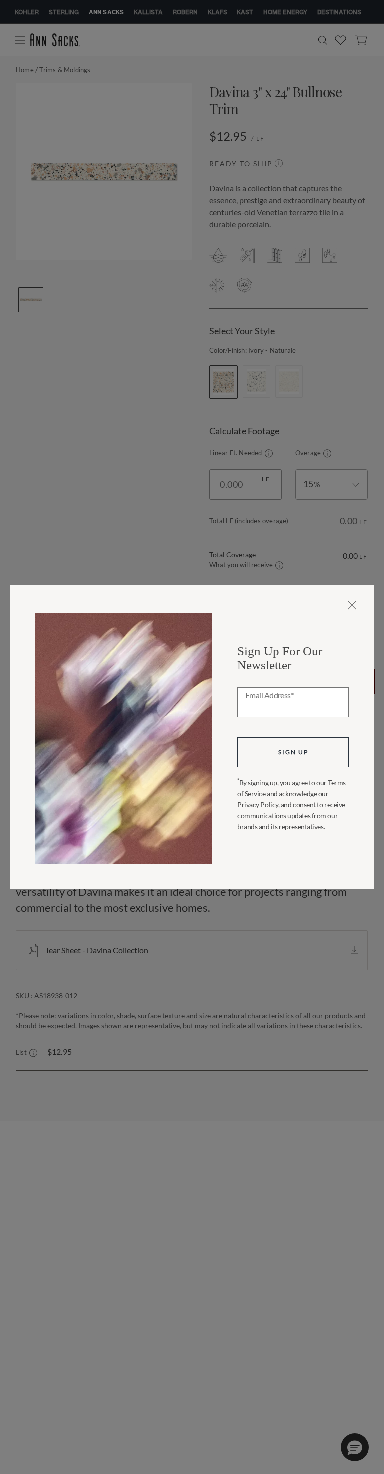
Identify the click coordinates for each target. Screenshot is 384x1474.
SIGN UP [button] (293, 752)
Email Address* (270, 696)
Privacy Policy (258, 804)
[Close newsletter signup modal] (352, 605)
